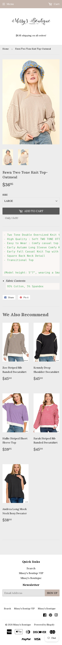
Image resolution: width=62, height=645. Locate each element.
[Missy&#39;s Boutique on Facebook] (44, 615)
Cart (56, 4)
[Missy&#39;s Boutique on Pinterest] (50, 615)
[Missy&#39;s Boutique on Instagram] (56, 615)
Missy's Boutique (31, 578)
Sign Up (52, 593)
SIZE (5, 194)
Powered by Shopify (44, 624)
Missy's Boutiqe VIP (31, 573)
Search (31, 568)
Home (5, 48)
